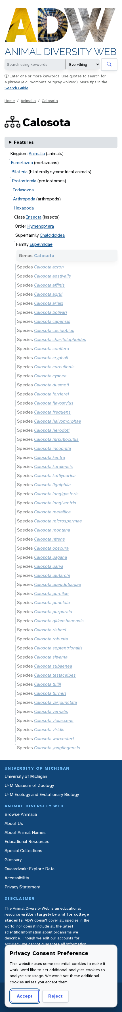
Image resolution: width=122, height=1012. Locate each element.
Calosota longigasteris (56, 494)
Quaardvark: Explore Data (29, 869)
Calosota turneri (50, 693)
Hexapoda (24, 208)
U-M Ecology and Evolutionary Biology (42, 794)
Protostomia (24, 181)
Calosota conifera (51, 349)
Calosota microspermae (58, 521)
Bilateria (19, 172)
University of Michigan (26, 776)
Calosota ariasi (48, 303)
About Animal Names (25, 832)
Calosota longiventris (55, 503)
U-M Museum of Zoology (29, 785)
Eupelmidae (41, 244)
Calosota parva (48, 566)
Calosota (50, 100)
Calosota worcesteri (54, 739)
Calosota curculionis (54, 367)
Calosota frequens (52, 412)
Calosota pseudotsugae (57, 584)
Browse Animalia (21, 814)
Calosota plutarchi (52, 575)
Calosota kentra (49, 457)
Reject (55, 996)
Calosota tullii (47, 684)
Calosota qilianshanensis (59, 621)
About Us (14, 823)
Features (24, 142)
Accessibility (17, 878)
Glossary (13, 860)
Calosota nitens (49, 539)
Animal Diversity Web (61, 52)
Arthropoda (24, 199)
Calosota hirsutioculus (56, 439)
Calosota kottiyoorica (54, 476)
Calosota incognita (52, 448)
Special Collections (23, 851)
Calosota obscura (51, 548)
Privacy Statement (23, 887)
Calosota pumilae (51, 593)
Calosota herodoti (52, 430)
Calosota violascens (53, 720)
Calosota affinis (49, 285)
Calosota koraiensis (53, 466)
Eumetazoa (22, 163)
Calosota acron (49, 267)
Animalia (28, 100)
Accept (25, 996)
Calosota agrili (48, 294)
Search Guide (16, 87)
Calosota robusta (51, 639)
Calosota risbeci (50, 630)
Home (10, 100)
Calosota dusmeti (51, 385)
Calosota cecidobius (54, 330)
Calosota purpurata (53, 612)
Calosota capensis (52, 321)
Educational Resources (27, 841)
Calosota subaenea (53, 666)
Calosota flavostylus (53, 403)
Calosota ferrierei (51, 394)
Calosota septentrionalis (58, 648)
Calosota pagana (50, 557)
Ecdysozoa (23, 190)
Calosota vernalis (51, 711)
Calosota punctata (52, 602)
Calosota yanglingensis (57, 748)
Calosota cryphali (51, 358)
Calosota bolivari (50, 312)
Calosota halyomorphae (57, 421)
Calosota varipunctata (55, 702)
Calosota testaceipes (55, 675)
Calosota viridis (49, 729)
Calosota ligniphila (52, 485)
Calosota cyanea (50, 376)
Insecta (33, 217)
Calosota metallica (52, 512)
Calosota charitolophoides (60, 339)
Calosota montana (52, 530)
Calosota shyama (51, 657)
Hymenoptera (40, 226)
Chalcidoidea (52, 235)
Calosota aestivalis (52, 276)
